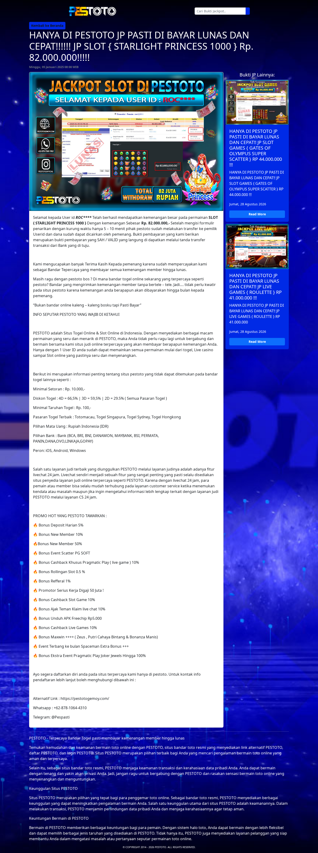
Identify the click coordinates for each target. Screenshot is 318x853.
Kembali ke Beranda (47, 25)
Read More (257, 214)
